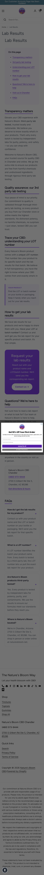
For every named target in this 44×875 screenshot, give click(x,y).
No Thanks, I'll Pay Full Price (22, 449)
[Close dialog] (41, 424)
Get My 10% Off (22, 446)
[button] (5, 870)
